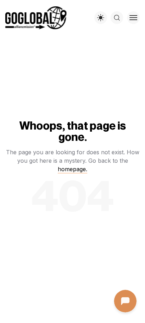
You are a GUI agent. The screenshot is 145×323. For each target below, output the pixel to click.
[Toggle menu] (133, 17)
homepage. (72, 169)
